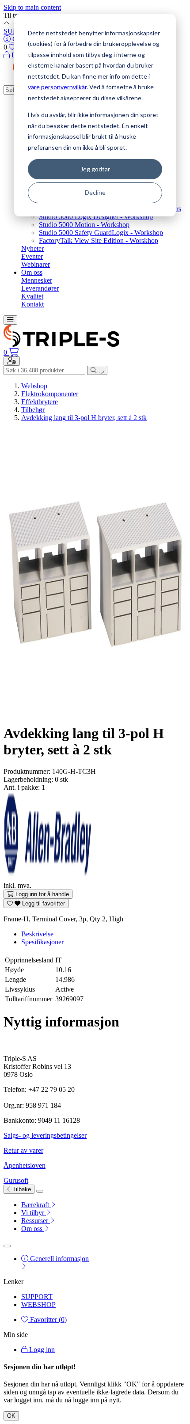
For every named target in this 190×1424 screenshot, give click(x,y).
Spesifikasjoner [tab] (42, 942)
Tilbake (21, 1189)
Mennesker (36, 280)
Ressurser (35, 1220)
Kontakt (32, 304)
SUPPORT (37, 1296)
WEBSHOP (38, 1304)
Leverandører (40, 288)
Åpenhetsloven (25, 1165)
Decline (95, 192)
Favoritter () (47, 1319)
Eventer (32, 256)
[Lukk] (39, 1191)
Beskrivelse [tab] (37, 934)
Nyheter (32, 248)
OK (11, 1416)
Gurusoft (16, 1180)
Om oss (31, 272)
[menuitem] (103, 1205)
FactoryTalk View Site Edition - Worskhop (98, 240)
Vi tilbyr (33, 1212)
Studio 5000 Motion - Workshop (84, 224)
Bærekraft (36, 1204)
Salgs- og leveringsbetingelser (45, 1135)
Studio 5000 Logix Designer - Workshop (96, 216)
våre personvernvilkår (57, 87)
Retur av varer (23, 1150)
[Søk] (97, 370)
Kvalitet (32, 296)
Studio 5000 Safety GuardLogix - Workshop (101, 232)
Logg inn (41, 1349)
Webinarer (35, 264)
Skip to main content (32, 7)
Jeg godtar (95, 169)
